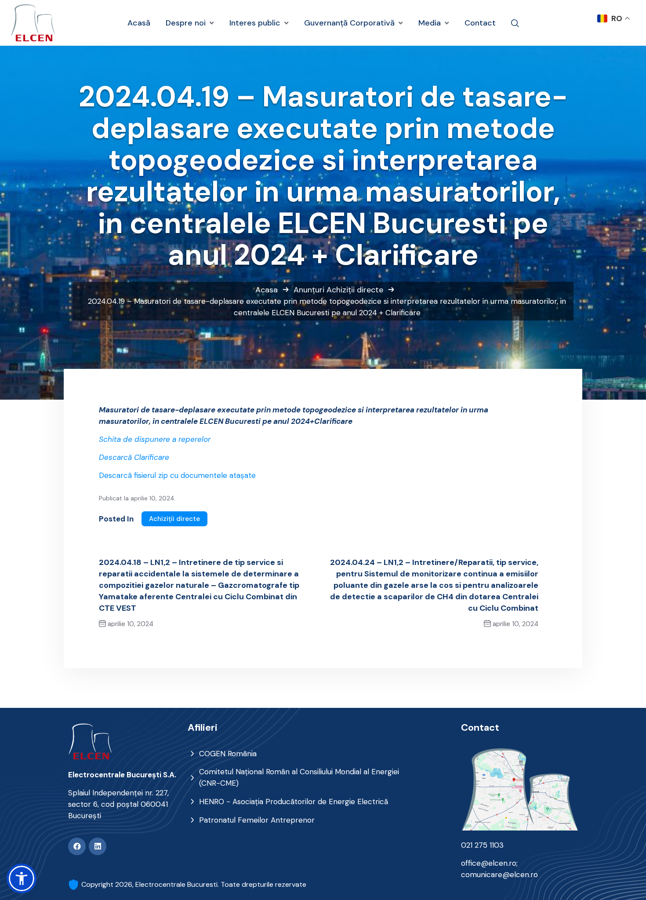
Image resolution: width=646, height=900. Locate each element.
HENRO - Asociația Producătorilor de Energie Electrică (293, 801)
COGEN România (228, 753)
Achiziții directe (355, 289)
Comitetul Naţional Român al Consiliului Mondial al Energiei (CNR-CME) (299, 777)
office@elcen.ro (488, 863)
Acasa (266, 289)
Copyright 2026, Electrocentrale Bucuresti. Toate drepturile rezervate (193, 884)
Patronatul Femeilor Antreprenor (257, 820)
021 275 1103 (482, 845)
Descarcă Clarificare (134, 457)
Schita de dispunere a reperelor (154, 439)
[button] (21, 878)
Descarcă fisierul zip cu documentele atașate (177, 475)
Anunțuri (309, 289)
